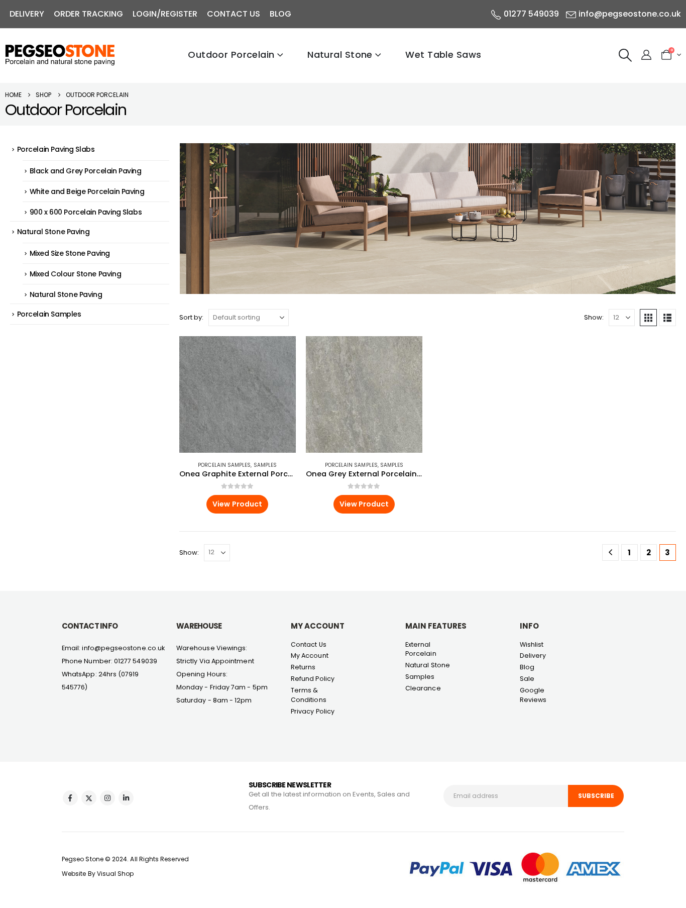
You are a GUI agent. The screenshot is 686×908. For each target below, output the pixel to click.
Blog (280, 14)
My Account (309, 655)
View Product (237, 504)
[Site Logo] (60, 55)
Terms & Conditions (308, 695)
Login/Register (165, 14)
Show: (594, 317)
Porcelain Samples (224, 465)
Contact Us (233, 14)
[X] (88, 797)
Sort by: (191, 317)
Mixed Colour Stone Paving (76, 274)
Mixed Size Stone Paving (70, 253)
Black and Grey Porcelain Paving (86, 171)
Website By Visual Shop (98, 873)
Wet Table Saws (443, 54)
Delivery (27, 14)
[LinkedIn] (126, 797)
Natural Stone (340, 54)
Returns (303, 667)
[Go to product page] (237, 394)
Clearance (423, 688)
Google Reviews (533, 695)
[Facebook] (70, 797)
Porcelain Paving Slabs (56, 149)
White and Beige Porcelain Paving (87, 191)
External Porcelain (420, 649)
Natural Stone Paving (53, 232)
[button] (625, 55)
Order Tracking (88, 14)
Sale (527, 678)
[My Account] (646, 55)
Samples (265, 465)
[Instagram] (107, 797)
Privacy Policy (312, 711)
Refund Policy (312, 678)
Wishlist (532, 644)
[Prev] (610, 552)
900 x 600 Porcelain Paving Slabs (86, 212)
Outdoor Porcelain (231, 54)
